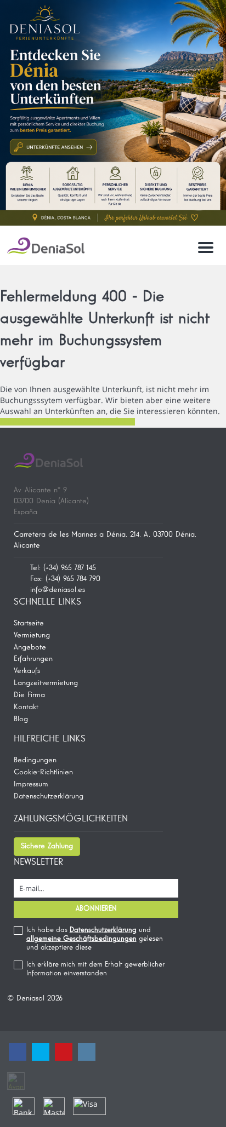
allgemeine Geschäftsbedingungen (81, 938)
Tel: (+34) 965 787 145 (63, 568)
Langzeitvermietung (46, 683)
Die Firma (29, 695)
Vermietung (32, 635)
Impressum (31, 784)
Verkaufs (27, 671)
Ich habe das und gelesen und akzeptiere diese (94, 939)
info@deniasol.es (57, 590)
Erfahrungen (33, 659)
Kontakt (26, 707)
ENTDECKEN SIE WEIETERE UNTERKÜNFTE (67, 422)
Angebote (30, 647)
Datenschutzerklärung (48, 796)
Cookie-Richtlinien (43, 772)
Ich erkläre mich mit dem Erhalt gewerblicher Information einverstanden (95, 969)
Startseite (29, 623)
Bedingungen (35, 760)
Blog (21, 719)
